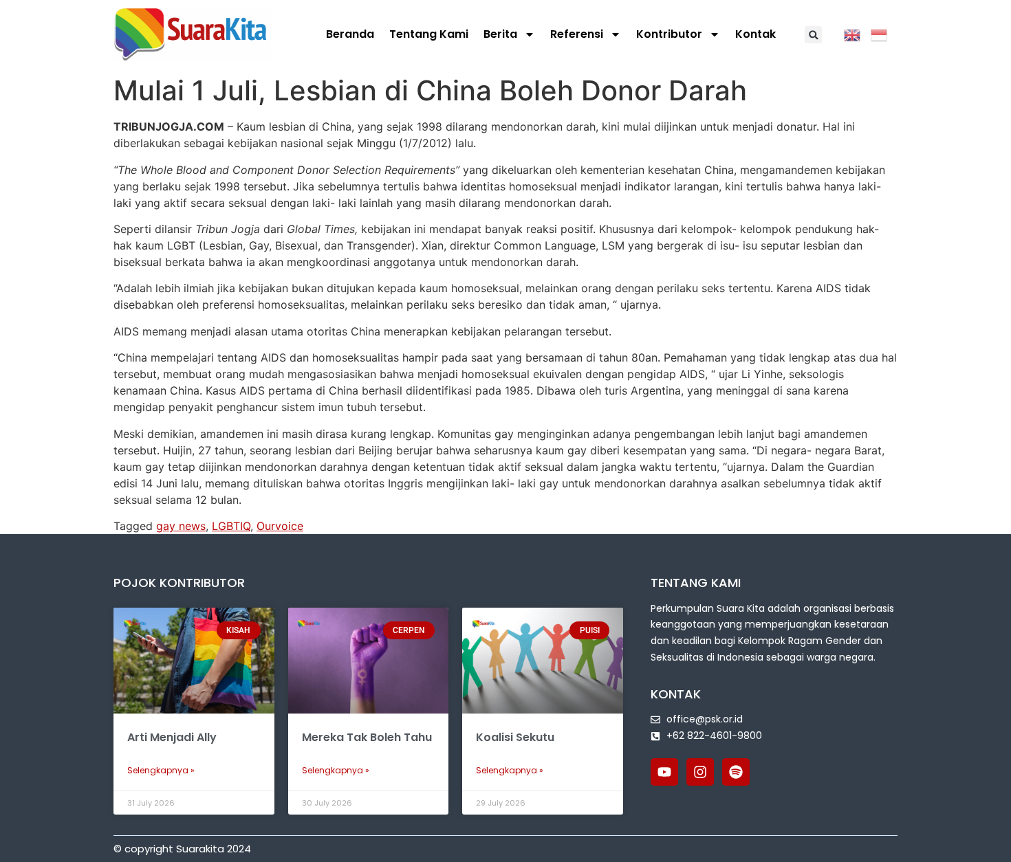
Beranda (350, 34)
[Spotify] (736, 772)
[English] (857, 34)
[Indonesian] (884, 34)
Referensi (576, 34)
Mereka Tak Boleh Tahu (367, 737)
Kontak (755, 34)
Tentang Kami (428, 34)
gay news (181, 526)
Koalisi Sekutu (515, 737)
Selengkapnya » (161, 770)
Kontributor (669, 34)
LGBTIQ (231, 526)
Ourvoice (280, 526)
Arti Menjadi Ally (172, 737)
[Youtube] (664, 772)
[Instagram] (700, 772)
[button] (813, 34)
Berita (500, 34)
